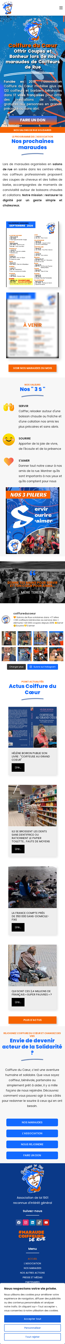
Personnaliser (32, 1328)
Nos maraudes (32, 1268)
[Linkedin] (33, 1222)
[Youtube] (46, 1222)
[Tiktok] (39, 1222)
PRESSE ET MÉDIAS (32, 1277)
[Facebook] (19, 1222)
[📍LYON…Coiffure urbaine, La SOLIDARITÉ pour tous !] (25, 654)
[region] (32, 1313)
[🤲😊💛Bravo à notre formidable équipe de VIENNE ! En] (9, 638)
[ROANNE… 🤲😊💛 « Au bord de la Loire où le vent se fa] (25, 638)
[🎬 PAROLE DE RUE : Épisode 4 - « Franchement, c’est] (56, 654)
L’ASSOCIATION (32, 1263)
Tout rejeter (32, 1337)
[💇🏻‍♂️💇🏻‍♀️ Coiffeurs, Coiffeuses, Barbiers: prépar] (56, 638)
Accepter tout (32, 1319)
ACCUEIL (32, 1258)
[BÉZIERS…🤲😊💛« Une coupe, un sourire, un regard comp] (40, 638)
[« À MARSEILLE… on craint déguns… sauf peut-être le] (40, 654)
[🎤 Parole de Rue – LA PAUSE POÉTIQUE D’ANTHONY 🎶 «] (9, 654)
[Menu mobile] (61, 7)
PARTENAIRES (33, 1282)
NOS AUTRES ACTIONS (32, 1272)
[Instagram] (26, 1222)
